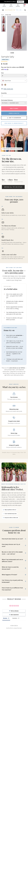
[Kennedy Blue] (14, 10)
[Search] (25, 10)
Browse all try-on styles (13, 187)
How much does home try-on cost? (12, 539)
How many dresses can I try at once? (11, 545)
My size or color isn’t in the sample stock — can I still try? (12, 553)
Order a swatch (14, 113)
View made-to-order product (14, 123)
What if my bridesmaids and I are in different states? (12, 560)
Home (2, 14)
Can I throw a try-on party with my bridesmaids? (12, 581)
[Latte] (5, 85)
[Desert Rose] (2, 85)
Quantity (4, 93)
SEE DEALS (20, 1)
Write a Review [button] (15, 611)
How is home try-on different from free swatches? (12, 589)
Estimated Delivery (7, 100)
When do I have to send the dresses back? (10, 568)
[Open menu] (3, 10)
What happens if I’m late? (9, 574)
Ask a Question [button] (15, 614)
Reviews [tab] (5, 618)
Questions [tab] (14, 618)
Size (2, 73)
